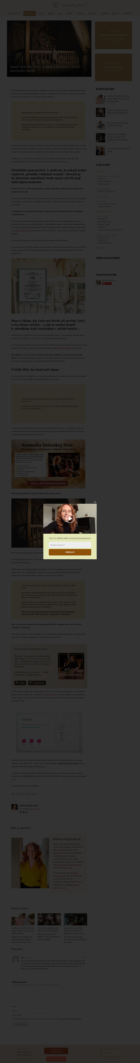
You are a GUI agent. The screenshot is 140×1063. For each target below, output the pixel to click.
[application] (70, 519)
